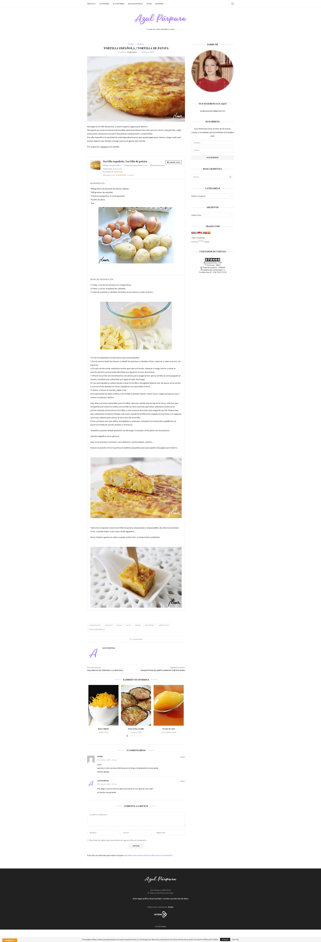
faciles (119, 625)
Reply (183, 757)
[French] (195, 233)
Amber (171, 907)
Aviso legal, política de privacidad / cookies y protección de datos (160, 898)
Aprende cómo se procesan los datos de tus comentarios (148, 855)
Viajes (149, 4)
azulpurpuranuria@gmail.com (212, 111)
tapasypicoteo (163, 625)
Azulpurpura (132, 52)
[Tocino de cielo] (169, 705)
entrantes (109, 625)
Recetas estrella (135, 4)
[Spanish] (209, 233)
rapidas (138, 625)
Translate (206, 242)
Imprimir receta (174, 162)
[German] (199, 233)
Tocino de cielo (168, 729)
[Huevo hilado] (103, 705)
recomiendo (149, 625)
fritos (128, 625)
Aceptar (225, 939)
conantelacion (95, 625)
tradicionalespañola (97, 629)
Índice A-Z (91, 4)
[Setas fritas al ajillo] (136, 705)
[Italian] (202, 233)
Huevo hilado (103, 729)
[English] (192, 233)
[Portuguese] (205, 233)
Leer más (235, 939)
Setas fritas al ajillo (136, 729)
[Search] (232, 3)
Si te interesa (118, 4)
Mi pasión (159, 4)
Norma (100, 757)
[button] (92, 712)
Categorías (104, 4)
